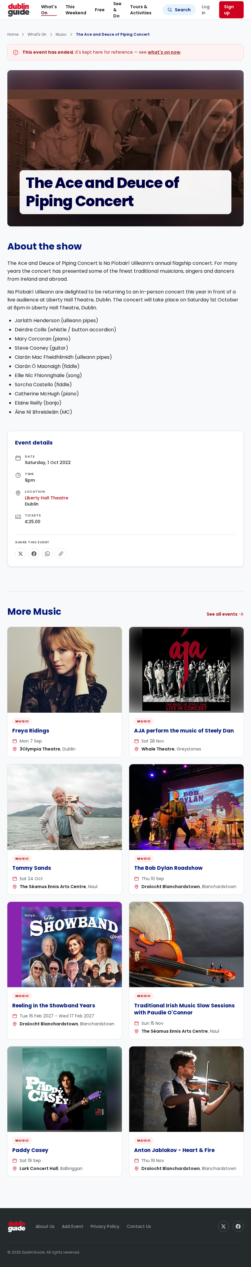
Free (100, 10)
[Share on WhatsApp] (47, 553)
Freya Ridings (30, 730)
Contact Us (139, 1226)
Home (12, 34)
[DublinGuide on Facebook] (238, 1226)
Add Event (72, 1226)
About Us (45, 1226)
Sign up (229, 10)
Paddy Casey (30, 1150)
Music (61, 34)
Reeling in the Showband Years (53, 1005)
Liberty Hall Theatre (46, 498)
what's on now (164, 52)
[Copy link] (60, 553)
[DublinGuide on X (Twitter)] (223, 1226)
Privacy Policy (105, 1226)
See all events (222, 614)
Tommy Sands (31, 868)
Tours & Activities (141, 10)
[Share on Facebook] (33, 553)
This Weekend (76, 10)
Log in (206, 10)
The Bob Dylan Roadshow (168, 868)
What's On (49, 10)
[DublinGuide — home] (18, 9)
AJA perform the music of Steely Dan (184, 730)
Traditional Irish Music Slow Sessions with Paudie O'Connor (184, 1009)
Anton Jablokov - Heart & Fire (174, 1150)
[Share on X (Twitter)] (20, 553)
